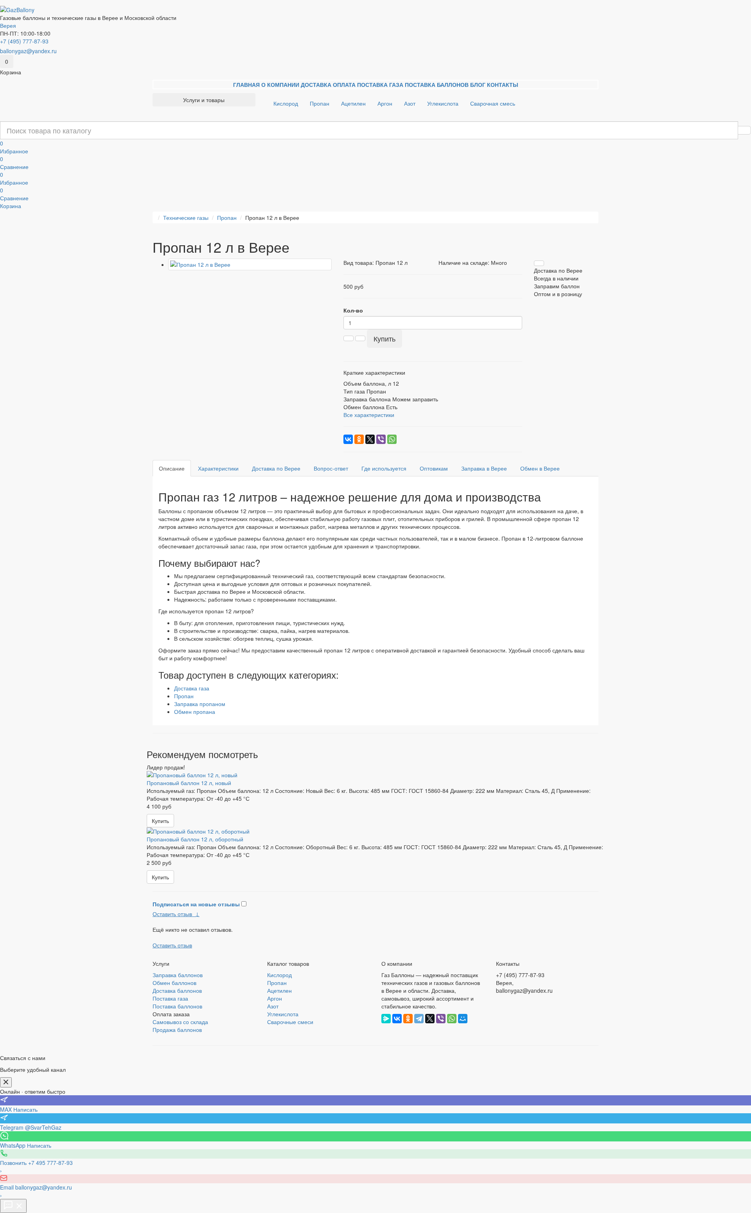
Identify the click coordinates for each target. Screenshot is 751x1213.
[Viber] (381, 439)
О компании (280, 84)
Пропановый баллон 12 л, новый (189, 783)
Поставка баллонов (437, 84)
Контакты (502, 84)
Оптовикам (434, 468)
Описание (172, 468)
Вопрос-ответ (331, 468)
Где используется (383, 468)
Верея (8, 25)
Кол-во (353, 310)
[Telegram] (419, 1018)
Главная (246, 84)
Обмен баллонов (174, 983)
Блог (477, 84)
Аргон (384, 103)
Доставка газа (191, 688)
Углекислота (442, 103)
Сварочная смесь (492, 103)
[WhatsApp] (392, 439)
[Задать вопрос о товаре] (539, 263)
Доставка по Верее (276, 468)
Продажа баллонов (177, 1029)
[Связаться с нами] (13, 1206)
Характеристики (218, 468)
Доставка (316, 84)
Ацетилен (353, 103)
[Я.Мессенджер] (386, 1018)
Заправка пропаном (199, 704)
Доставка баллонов (177, 990)
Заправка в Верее (484, 468)
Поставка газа (380, 84)
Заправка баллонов (178, 975)
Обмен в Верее (540, 468)
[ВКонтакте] (348, 439)
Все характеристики (368, 415)
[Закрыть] (6, 1082)
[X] (370, 439)
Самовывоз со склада (180, 1022)
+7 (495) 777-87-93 (24, 41)
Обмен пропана (194, 711)
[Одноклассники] (359, 439)
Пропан (319, 103)
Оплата (344, 84)
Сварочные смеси (290, 1022)
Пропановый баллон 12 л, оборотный (195, 839)
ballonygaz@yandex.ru (28, 51)
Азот (409, 103)
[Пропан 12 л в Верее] (250, 264)
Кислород (285, 103)
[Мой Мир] (462, 1018)
